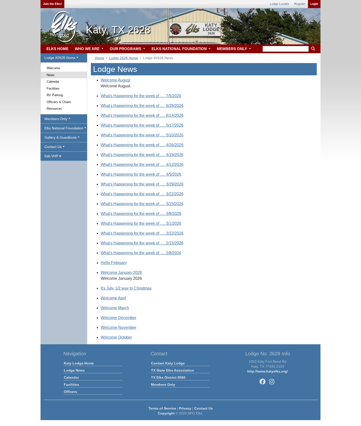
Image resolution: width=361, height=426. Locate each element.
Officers (70, 392)
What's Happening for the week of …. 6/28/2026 (142, 106)
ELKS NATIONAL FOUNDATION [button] (180, 49)
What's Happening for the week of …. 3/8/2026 (141, 214)
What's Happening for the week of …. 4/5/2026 (141, 174)
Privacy (185, 408)
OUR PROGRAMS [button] (126, 49)
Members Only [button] (55, 119)
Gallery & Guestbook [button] (60, 137)
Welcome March (115, 308)
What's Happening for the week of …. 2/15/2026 (142, 243)
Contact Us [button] (53, 147)
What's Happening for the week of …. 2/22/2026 (142, 233)
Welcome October (116, 337)
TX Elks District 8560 (168, 377)
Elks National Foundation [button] (63, 128)
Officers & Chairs (59, 102)
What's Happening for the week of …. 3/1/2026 (141, 223)
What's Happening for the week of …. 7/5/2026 (141, 96)
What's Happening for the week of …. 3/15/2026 (142, 204)
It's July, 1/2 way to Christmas (126, 288)
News (51, 75)
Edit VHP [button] (51, 156)
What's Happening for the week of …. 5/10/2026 (142, 135)
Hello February (114, 263)
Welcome (53, 68)
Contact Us (203, 408)
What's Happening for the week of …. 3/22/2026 (142, 194)
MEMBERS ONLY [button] (232, 49)
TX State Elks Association (172, 370)
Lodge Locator (279, 4)
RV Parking (55, 95)
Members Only (163, 384)
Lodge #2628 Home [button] (59, 58)
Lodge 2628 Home (123, 58)
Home (99, 58)
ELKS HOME (57, 49)
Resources (54, 108)
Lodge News (74, 370)
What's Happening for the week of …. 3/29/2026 (142, 184)
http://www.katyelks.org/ (267, 371)
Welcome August (115, 80)
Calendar (53, 81)
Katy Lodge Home (79, 363)
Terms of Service (162, 408)
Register (299, 4)
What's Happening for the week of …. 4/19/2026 (142, 155)
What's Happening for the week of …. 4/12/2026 (142, 164)
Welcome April (113, 298)
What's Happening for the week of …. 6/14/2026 (142, 115)
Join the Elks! (52, 4)
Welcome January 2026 (121, 272)
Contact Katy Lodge (168, 363)
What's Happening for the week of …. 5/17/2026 (142, 125)
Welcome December (118, 318)
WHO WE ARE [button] (87, 49)
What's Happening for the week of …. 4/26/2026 (142, 145)
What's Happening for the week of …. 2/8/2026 (141, 253)
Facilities (53, 88)
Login (314, 4)
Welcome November (118, 327)
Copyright (166, 413)
